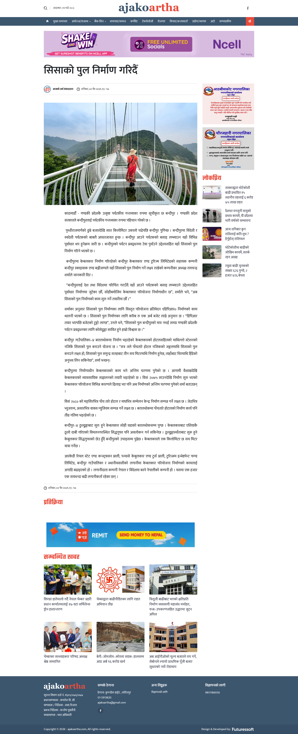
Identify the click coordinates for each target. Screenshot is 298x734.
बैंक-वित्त (99, 21)
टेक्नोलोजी (147, 21)
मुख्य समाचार (60, 21)
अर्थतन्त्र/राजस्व (80, 21)
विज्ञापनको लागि (159, 692)
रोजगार (161, 21)
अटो (213, 21)
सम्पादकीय (225, 21)
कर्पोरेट (134, 21)
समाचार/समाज (118, 21)
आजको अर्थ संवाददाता (62, 89)
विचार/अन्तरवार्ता (179, 21)
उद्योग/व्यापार (199, 21)
